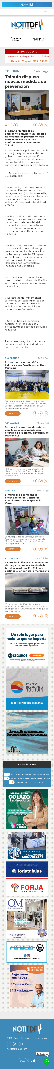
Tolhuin (12, 71)
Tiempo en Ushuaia (27, 39)
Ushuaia (10, 490)
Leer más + (12, 413)
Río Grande (12, 358)
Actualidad (12, 423)
